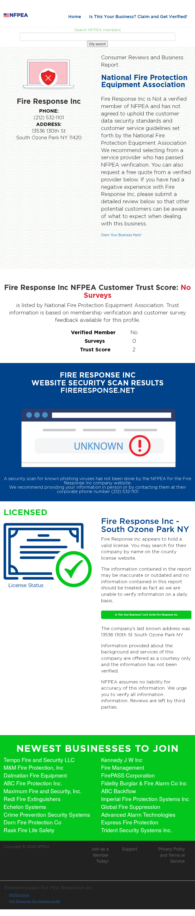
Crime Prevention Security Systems (47, 814)
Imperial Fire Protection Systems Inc (145, 799)
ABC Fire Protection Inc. (33, 783)
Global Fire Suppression (130, 807)
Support (129, 849)
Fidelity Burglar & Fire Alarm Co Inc (144, 783)
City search (97, 43)
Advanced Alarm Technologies (138, 814)
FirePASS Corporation (128, 775)
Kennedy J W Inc (121, 760)
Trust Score (95, 349)
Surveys (95, 341)
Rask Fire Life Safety (29, 830)
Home (74, 17)
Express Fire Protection (129, 822)
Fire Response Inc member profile (34, 901)
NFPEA (43, 847)
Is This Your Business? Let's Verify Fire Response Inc (146, 614)
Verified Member (93, 332)
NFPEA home (19, 895)
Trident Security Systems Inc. (136, 830)
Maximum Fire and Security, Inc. (43, 791)
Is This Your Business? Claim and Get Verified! (138, 17)
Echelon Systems (25, 807)
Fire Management (122, 767)
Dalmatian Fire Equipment (35, 775)
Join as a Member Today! (100, 855)
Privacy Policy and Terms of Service (171, 855)
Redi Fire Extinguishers (32, 799)
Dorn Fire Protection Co (32, 822)
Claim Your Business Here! (121, 234)
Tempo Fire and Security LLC (39, 760)
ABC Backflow (118, 791)
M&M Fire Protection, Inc (33, 767)
